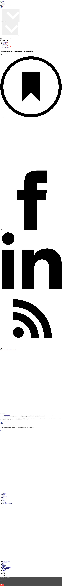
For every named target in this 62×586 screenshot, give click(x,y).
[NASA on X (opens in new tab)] (27, 559)
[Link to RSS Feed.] (32, 348)
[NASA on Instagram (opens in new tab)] (2, 507)
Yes (1, 580)
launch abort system (7, 415)
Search (1, 5)
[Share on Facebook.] (32, 229)
